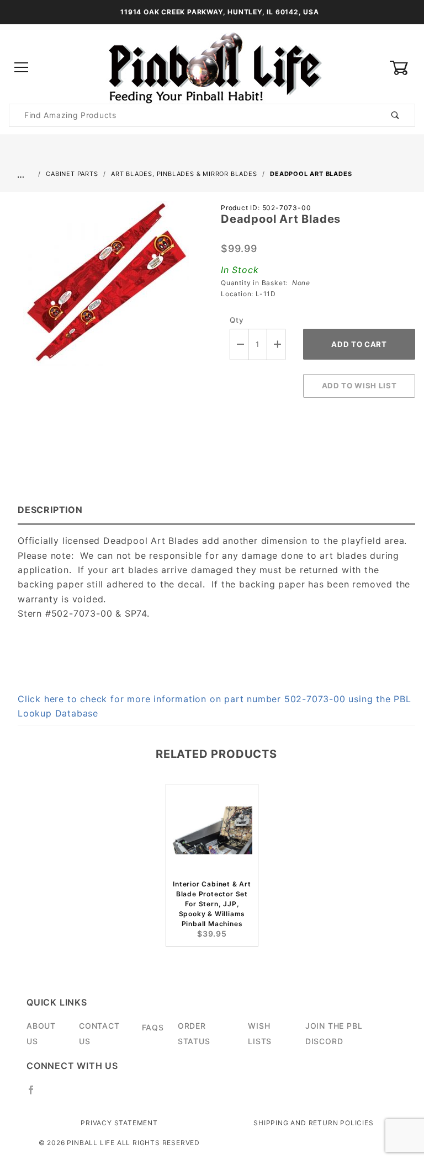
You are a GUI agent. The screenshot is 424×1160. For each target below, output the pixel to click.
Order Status (194, 1033)
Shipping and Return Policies (313, 1123)
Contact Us (99, 1033)
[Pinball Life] (212, 67)
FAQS (153, 1027)
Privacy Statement (119, 1123)
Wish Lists (260, 1033)
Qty (236, 320)
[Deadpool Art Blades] (106, 289)
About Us (41, 1033)
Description (50, 509)
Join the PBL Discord (334, 1033)
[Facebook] (35, 1094)
